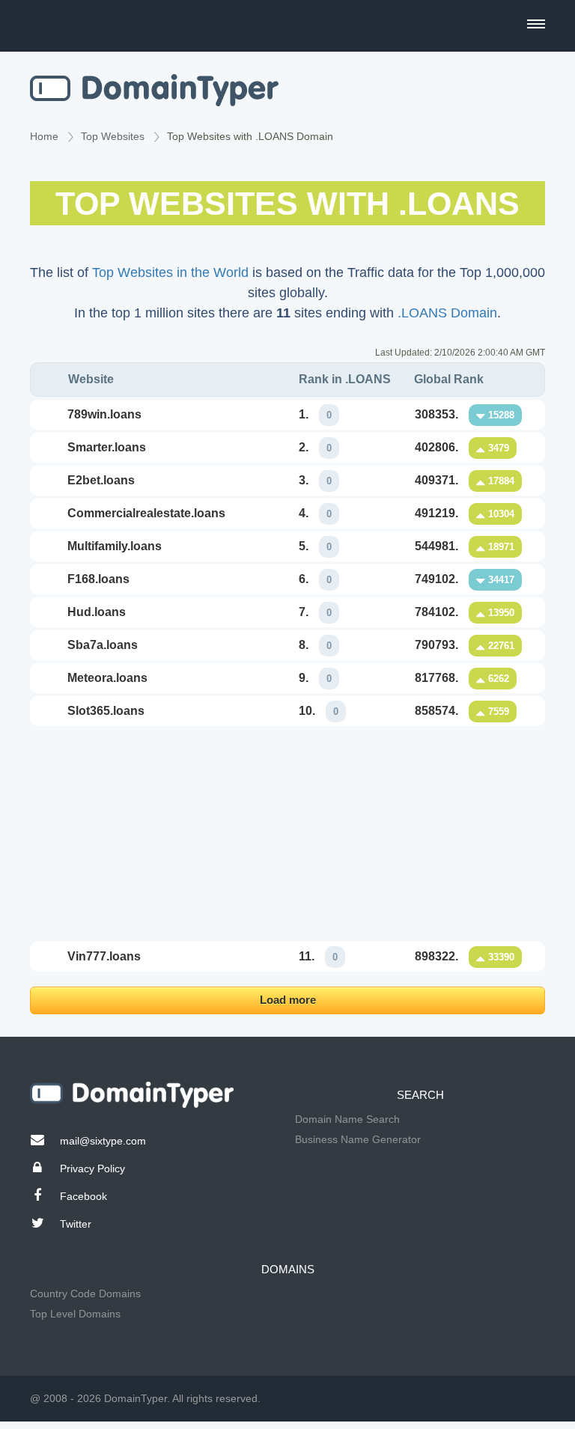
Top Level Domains (75, 1314)
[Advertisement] (287, 834)
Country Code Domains (85, 1293)
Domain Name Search (347, 1119)
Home (44, 136)
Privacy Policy (92, 1168)
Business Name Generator (358, 1139)
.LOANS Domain (447, 312)
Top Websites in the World (170, 272)
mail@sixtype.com (103, 1141)
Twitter (75, 1224)
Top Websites (112, 136)
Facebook (83, 1196)
